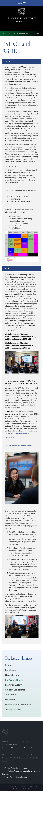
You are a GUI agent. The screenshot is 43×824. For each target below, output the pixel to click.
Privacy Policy (9, 777)
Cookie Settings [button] (21, 777)
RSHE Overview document (19, 433)
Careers (9, 665)
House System (12, 674)
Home (4, 34)
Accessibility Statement (30, 771)
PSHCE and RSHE (14, 679)
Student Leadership (15, 689)
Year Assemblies (13, 709)
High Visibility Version (12, 771)
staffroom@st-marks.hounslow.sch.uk (18, 748)
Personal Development (18, 34)
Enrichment (11, 669)
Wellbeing (10, 699)
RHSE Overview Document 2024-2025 (20, 445)
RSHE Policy (9, 437)
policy (31, 431)
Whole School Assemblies (18, 704)
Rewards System (13, 684)
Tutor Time (10, 694)
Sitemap (5, 774)
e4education (23, 768)
